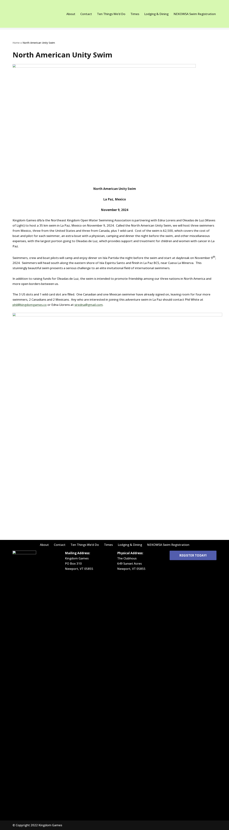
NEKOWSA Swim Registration (195, 14)
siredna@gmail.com (88, 305)
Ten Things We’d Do (111, 14)
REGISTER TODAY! (193, 555)
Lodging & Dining (156, 14)
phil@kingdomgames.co (30, 305)
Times (134, 14)
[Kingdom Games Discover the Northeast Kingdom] (25, 14)
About (70, 14)
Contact (86, 14)
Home (16, 42)
